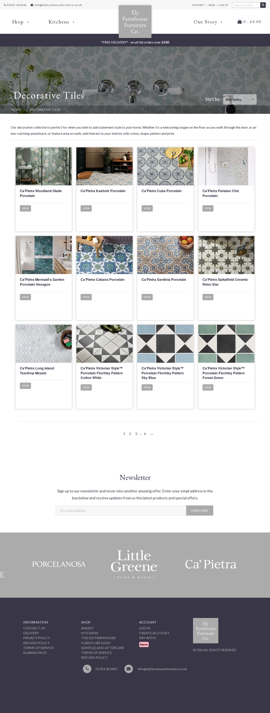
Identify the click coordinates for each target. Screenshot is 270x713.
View (25, 208)
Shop (18, 21)
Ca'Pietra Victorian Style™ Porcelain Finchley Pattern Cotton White (102, 373)
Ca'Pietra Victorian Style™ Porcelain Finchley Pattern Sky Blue (163, 373)
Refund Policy (36, 643)
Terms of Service (38, 648)
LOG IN (223, 5)
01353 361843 (16, 5)
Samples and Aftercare (102, 648)
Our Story (206, 21)
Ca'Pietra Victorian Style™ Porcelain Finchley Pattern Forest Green (223, 373)
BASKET (87, 628)
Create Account (154, 633)
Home (16, 109)
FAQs (212, 5)
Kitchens (60, 21)
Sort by (212, 99)
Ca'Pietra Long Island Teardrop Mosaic (37, 370)
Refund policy (94, 657)
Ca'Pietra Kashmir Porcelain (103, 190)
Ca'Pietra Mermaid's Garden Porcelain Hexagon (42, 282)
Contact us (34, 628)
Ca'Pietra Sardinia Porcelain (164, 279)
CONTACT (198, 5)
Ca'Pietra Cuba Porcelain (162, 190)
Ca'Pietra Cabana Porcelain (102, 279)
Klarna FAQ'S (35, 653)
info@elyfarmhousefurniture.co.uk (58, 5)
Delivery (31, 633)
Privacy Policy (36, 638)
